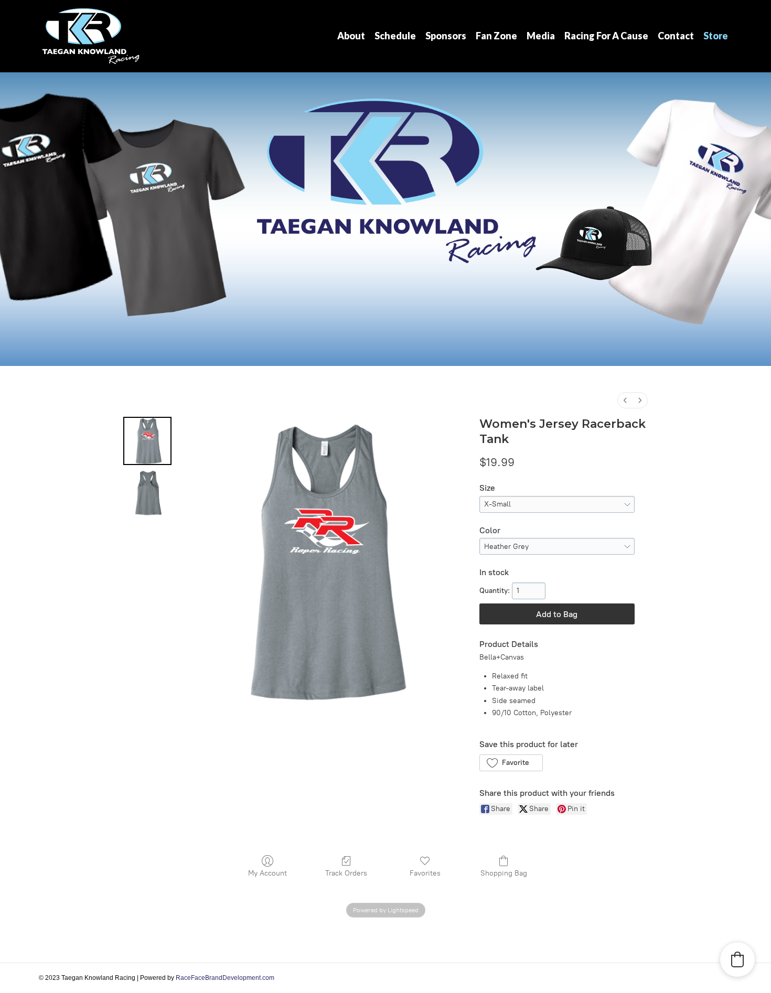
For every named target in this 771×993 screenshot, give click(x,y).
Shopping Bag (503, 873)
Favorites (425, 873)
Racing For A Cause (606, 35)
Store (715, 35)
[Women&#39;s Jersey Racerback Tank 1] (147, 493)
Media (541, 35)
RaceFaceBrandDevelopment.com (225, 977)
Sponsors (445, 35)
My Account (267, 873)
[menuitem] (625, 400)
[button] (511, 762)
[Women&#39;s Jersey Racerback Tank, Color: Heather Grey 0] (147, 441)
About (351, 35)
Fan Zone (496, 35)
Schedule (395, 35)
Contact (676, 35)
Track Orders (346, 873)
